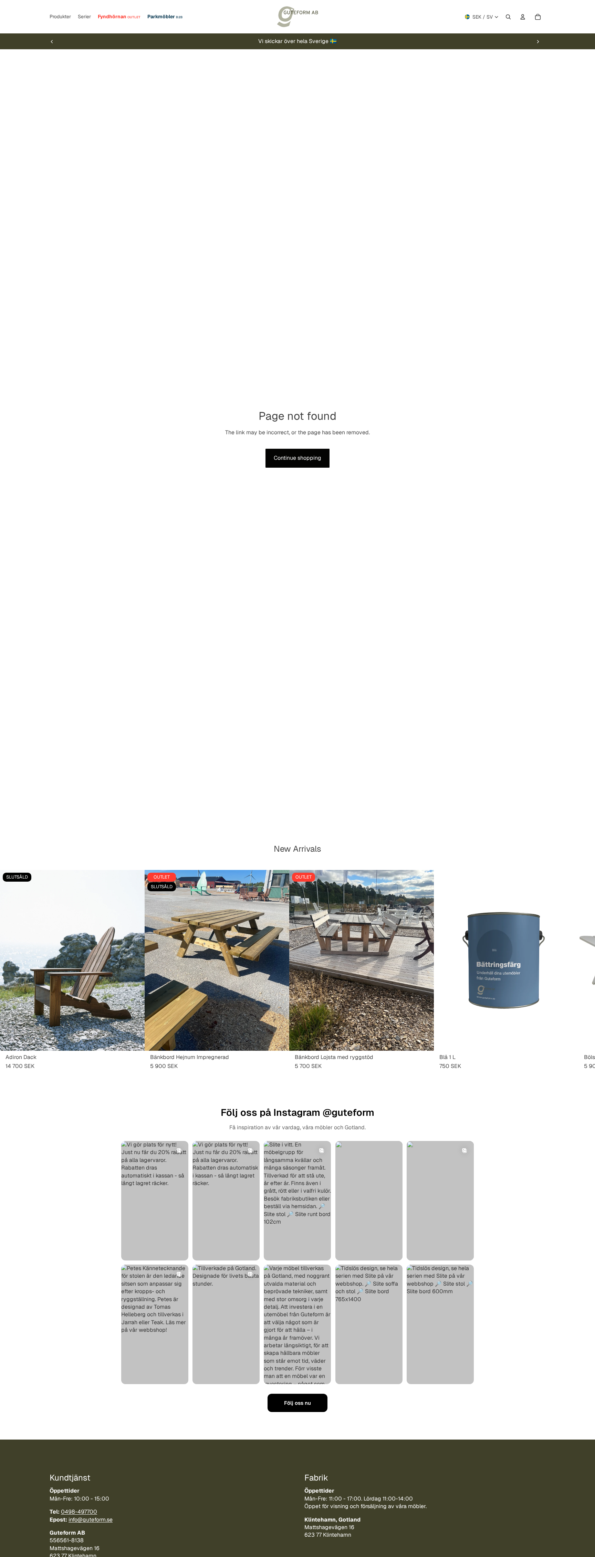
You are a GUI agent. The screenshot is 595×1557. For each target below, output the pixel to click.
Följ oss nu (297, 1403)
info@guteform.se (91, 1519)
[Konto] (522, 16)
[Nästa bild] (537, 41)
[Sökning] (508, 16)
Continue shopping (297, 457)
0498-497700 (79, 1511)
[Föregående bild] (52, 41)
